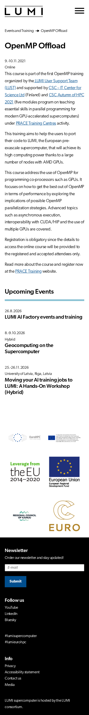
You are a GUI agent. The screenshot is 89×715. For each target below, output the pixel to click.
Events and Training (20, 31)
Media (10, 685)
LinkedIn (11, 614)
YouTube (11, 608)
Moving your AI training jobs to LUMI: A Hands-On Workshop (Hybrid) (38, 386)
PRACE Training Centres (36, 124)
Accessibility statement (22, 672)
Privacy (10, 666)
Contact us (13, 678)
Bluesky (10, 620)
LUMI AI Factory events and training (43, 317)
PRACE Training (28, 272)
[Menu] (79, 11)
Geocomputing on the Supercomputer (29, 348)
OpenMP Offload (53, 31)
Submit (15, 581)
